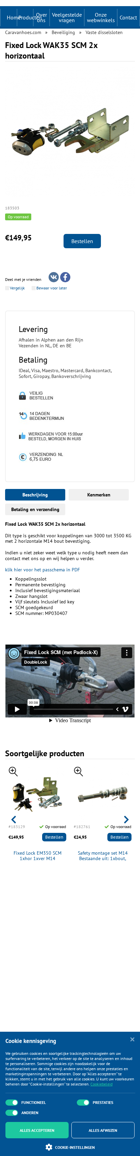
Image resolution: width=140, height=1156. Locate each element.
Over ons (41, 17)
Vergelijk (17, 288)
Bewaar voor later (51, 288)
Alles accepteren (37, 1130)
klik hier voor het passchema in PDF (42, 570)
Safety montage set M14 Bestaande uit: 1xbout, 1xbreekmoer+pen (103, 856)
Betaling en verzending (35, 509)
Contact (128, 17)
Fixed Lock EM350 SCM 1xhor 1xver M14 (38, 856)
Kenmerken (98, 495)
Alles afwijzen (103, 1130)
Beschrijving (35, 495)
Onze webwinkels (101, 17)
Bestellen (82, 241)
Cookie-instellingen (75, 1147)
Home (14, 17)
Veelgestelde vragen (67, 17)
